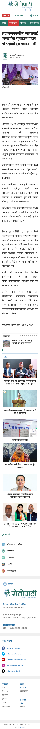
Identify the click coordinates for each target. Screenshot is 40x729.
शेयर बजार (5, 695)
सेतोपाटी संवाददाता (17, 55)
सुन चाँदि (4, 699)
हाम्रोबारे (4, 702)
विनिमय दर (5, 691)
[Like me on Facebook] (6, 60)
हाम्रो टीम (22, 706)
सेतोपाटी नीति (6, 706)
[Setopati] (20, 593)
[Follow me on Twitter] (8, 58)
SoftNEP (22, 727)
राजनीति (23, 23)
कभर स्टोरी (13, 23)
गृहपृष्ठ (3, 687)
